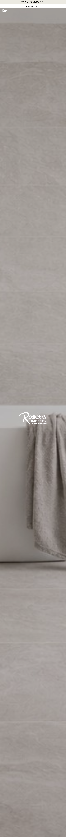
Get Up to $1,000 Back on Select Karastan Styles (33, 2)
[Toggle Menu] (63, 10)
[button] (33, 6)
